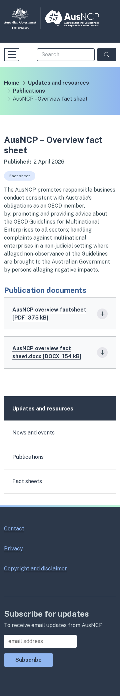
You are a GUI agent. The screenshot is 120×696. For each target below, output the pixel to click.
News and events (33, 432)
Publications (29, 91)
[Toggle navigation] (11, 54)
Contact (14, 528)
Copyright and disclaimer (35, 568)
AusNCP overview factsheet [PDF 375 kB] (49, 314)
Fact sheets (27, 481)
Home (11, 83)
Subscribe (28, 660)
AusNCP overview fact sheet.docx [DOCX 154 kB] (46, 352)
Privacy (13, 548)
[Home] (51, 18)
